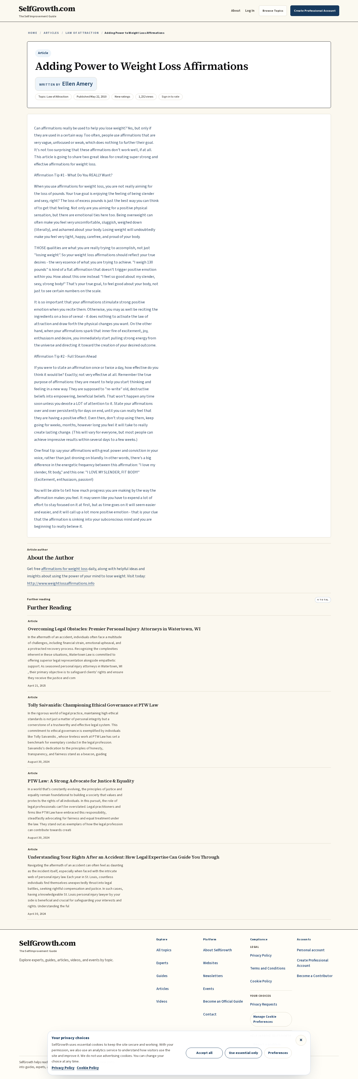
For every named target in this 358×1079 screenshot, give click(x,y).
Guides (162, 976)
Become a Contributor (314, 976)
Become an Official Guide (223, 1001)
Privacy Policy (261, 955)
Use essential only (243, 1052)
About (235, 10)
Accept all (204, 1052)
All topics (163, 950)
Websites (210, 963)
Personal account (311, 950)
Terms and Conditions (267, 968)
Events (208, 988)
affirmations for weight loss (64, 568)
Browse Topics (273, 11)
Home (32, 33)
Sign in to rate (170, 97)
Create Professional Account (312, 963)
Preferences (278, 1052)
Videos (161, 1001)
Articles (51, 33)
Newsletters (213, 976)
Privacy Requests (263, 1004)
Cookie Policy (261, 981)
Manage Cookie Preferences (264, 1019)
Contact (210, 1014)
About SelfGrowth (217, 950)
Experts (162, 963)
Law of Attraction (82, 33)
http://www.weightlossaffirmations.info (60, 583)
